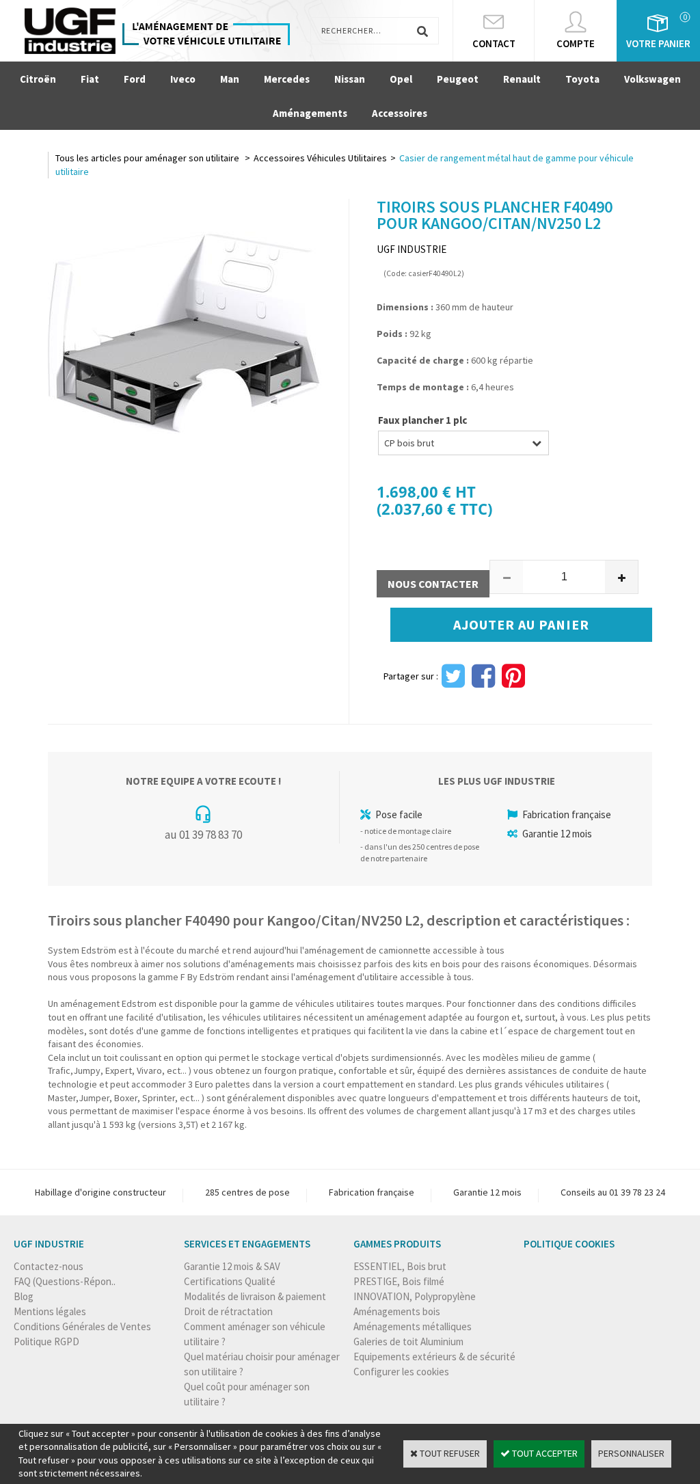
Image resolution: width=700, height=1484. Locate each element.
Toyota (582, 78)
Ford (135, 78)
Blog (23, 1296)
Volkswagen (652, 78)
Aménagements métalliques (412, 1326)
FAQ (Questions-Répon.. (65, 1281)
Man (229, 78)
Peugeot (458, 78)
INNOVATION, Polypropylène (414, 1296)
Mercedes (287, 78)
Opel (401, 78)
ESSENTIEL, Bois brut (399, 1266)
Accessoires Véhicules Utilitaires (320, 158)
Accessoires (399, 113)
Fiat (90, 78)
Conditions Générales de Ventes (82, 1326)
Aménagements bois (396, 1311)
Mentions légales (50, 1311)
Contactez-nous (48, 1266)
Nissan (349, 78)
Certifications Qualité (229, 1281)
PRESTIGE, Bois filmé (398, 1281)
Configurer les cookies (401, 1371)
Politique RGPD (46, 1341)
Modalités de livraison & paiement (255, 1296)
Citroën (38, 78)
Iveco (183, 78)
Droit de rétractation (228, 1311)
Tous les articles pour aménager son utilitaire (148, 158)
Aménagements (310, 113)
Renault (522, 78)
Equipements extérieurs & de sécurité (434, 1356)
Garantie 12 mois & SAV (232, 1266)
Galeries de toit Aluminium (408, 1341)
